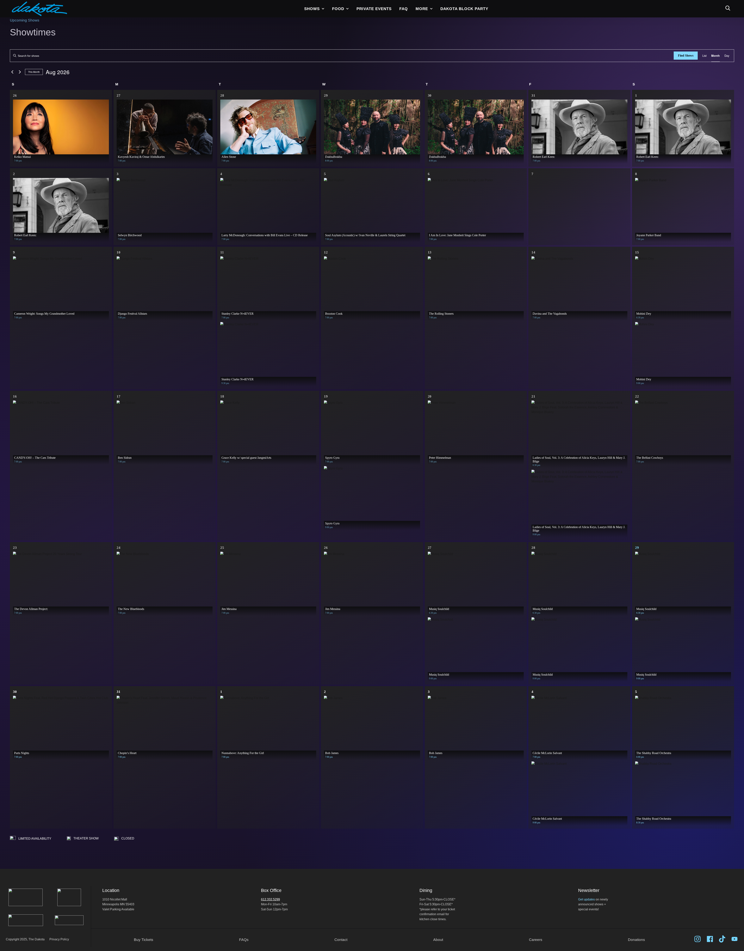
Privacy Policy (394, 58)
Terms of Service (370, 58)
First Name (333, 66)
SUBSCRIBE (356, 87)
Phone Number (331, 32)
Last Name (333, 77)
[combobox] (348, 32)
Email (336, 22)
